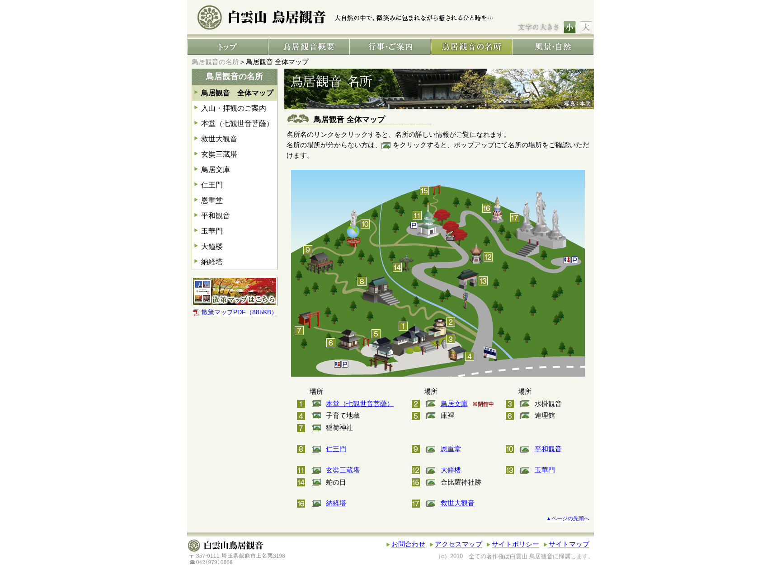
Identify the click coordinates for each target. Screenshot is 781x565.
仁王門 (212, 185)
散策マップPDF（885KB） (240, 312)
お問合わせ (408, 544)
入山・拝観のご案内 (233, 108)
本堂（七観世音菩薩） (237, 123)
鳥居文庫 (215, 169)
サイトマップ (569, 544)
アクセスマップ (458, 544)
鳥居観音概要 (308, 47)
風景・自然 (553, 47)
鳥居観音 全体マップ (237, 93)
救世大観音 (219, 139)
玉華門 (212, 231)
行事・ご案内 (390, 47)
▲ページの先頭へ (567, 518)
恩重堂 (212, 200)
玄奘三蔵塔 (219, 154)
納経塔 (212, 262)
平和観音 (215, 215)
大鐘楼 (212, 246)
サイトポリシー (515, 544)
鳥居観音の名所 (471, 47)
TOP (228, 47)
